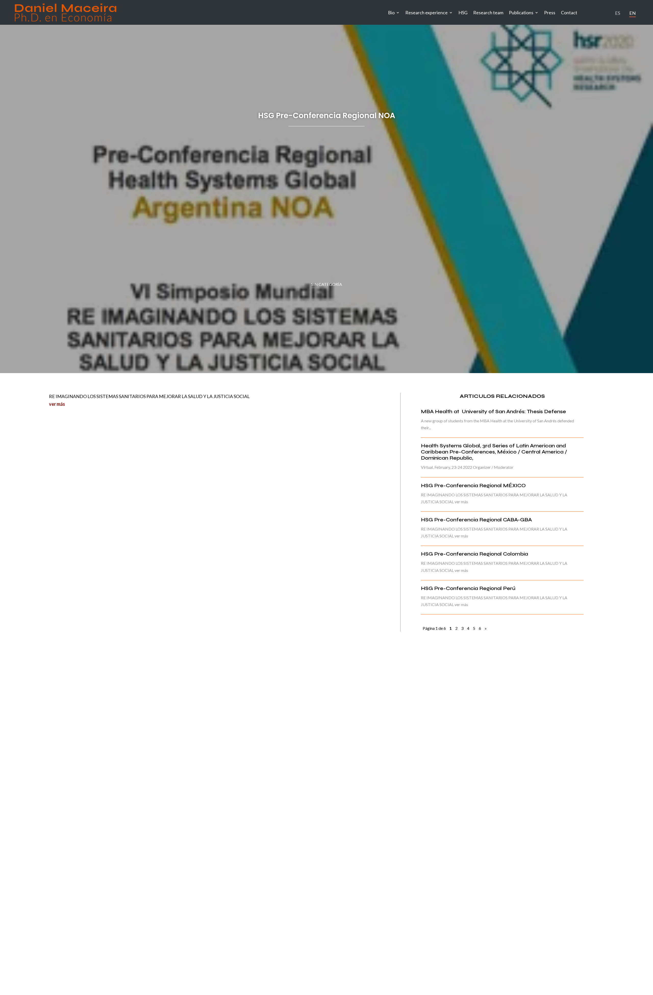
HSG (463, 12)
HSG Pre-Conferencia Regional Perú (468, 588)
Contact (569, 12)
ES (617, 13)
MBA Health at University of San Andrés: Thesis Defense (493, 411)
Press (549, 12)
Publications (521, 12)
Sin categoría (326, 284)
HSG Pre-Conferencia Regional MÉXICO (473, 485)
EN (632, 13)
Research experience (426, 12)
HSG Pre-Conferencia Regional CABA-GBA (476, 520)
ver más (57, 404)
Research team (488, 12)
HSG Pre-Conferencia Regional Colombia (474, 554)
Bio (391, 12)
